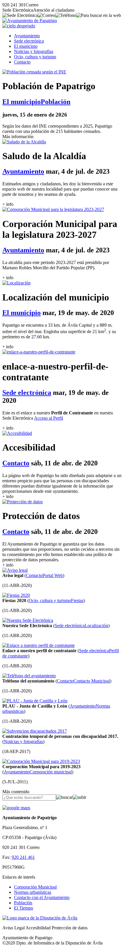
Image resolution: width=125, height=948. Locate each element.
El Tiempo (23, 907)
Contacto (22, 61)
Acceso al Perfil (48, 418)
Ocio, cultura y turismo (35, 56)
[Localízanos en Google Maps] (16, 807)
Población (23, 902)
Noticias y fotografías (33, 51)
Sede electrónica (29, 40)
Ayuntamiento (27, 35)
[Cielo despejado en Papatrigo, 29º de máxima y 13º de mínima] (18, 25)
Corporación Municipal (35, 886)
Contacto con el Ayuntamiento (41, 897)
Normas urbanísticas (32, 892)
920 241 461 (23, 857)
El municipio (26, 46)
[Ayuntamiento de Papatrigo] (29, 20)
